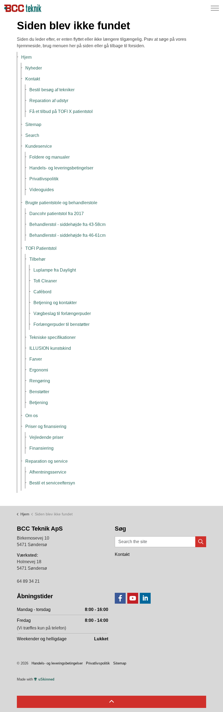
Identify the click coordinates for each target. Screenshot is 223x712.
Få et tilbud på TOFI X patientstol (61, 111)
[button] (200, 541)
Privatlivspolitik (43, 179)
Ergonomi (38, 370)
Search (32, 135)
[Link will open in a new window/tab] (120, 598)
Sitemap (33, 124)
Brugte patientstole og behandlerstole (61, 202)
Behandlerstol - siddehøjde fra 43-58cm (67, 224)
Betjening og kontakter (55, 302)
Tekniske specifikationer (52, 337)
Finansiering (41, 448)
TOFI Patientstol (41, 248)
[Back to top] (111, 702)
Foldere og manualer (49, 157)
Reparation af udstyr (48, 100)
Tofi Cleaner (45, 281)
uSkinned (46, 679)
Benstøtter (39, 391)
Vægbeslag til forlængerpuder (62, 313)
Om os (31, 415)
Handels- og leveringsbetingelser (61, 168)
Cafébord (42, 291)
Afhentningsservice (47, 472)
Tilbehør (37, 259)
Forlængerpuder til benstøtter (61, 324)
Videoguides (41, 189)
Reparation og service (46, 461)
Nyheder (33, 68)
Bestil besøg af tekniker (52, 89)
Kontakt (32, 79)
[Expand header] (215, 8)
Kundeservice (38, 146)
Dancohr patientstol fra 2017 (56, 213)
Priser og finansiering (45, 426)
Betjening (38, 402)
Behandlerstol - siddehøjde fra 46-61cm (67, 235)
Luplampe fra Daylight (54, 270)
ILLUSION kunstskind (50, 348)
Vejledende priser (46, 437)
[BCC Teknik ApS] (23, 8)
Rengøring (39, 381)
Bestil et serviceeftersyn (52, 483)
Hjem (26, 57)
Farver (35, 359)
